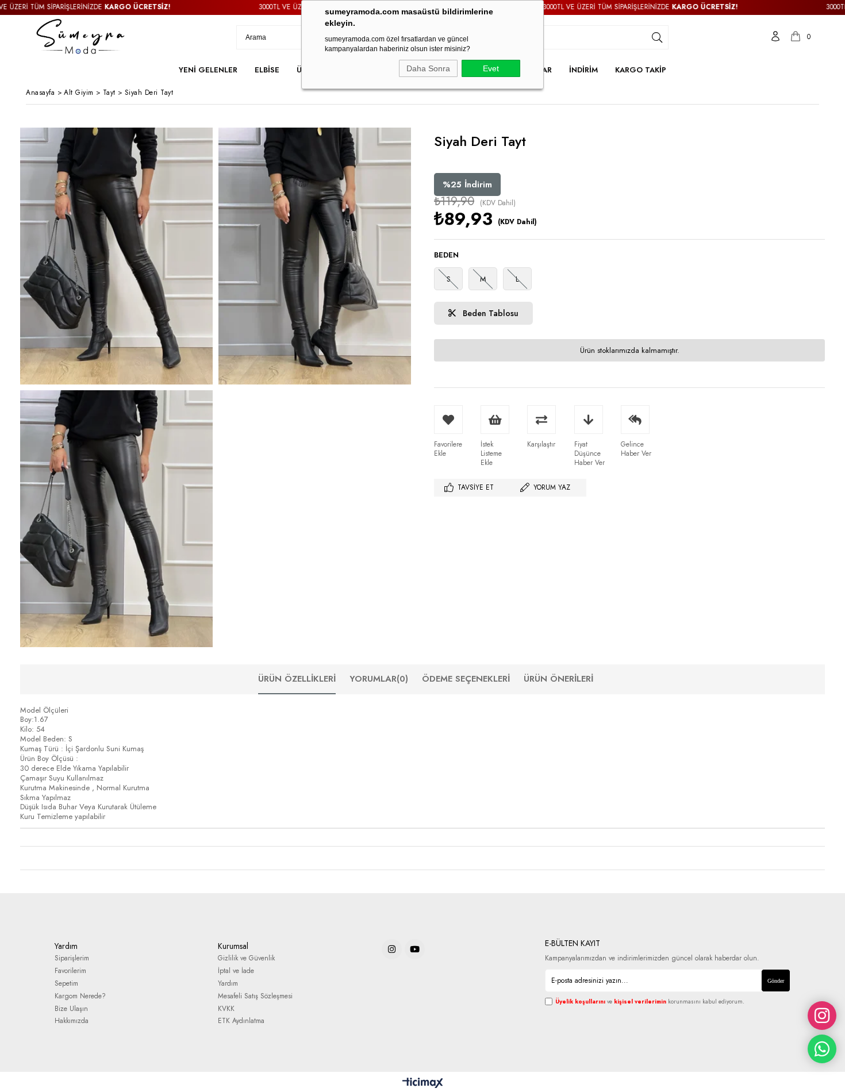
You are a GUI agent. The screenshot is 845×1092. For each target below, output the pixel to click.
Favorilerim (70, 971)
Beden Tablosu (489, 313)
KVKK (226, 1009)
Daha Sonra (428, 68)
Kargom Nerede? (80, 996)
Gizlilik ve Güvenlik (246, 958)
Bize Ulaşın (71, 1009)
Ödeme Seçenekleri (466, 678)
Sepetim (66, 984)
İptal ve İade (236, 971)
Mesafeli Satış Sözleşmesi (255, 996)
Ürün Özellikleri (297, 678)
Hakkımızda (72, 1021)
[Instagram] (392, 949)
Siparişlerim (72, 958)
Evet (491, 68)
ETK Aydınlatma (241, 1021)
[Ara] (657, 37)
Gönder (775, 981)
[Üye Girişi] (775, 37)
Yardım (228, 984)
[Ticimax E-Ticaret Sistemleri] (422, 1083)
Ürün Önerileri (558, 678)
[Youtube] (415, 949)
